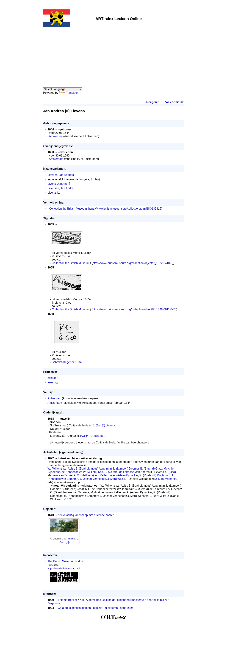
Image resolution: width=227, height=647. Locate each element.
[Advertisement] (113, 55)
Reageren (152, 102)
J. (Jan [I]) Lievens (104, 425)
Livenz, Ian (54, 192)
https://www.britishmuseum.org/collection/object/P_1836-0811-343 (134, 309)
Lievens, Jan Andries (61, 174)
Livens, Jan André (59, 183)
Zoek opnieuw (173, 102)
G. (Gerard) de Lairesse (119, 471)
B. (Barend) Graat (151, 468)
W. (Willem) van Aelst (61, 468)
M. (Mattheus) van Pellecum (94, 475)
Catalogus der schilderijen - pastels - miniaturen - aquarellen (96, 607)
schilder (52, 377)
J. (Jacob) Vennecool (93, 478)
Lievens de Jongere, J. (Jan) (82, 179)
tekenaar (53, 382)
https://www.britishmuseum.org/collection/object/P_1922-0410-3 (132, 263)
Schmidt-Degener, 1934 (67, 362)
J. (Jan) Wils (115, 478)
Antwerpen (56, 136)
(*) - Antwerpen (92, 435)
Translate (72, 92)
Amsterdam (56, 158)
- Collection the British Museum (67, 208)
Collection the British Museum (70, 263)
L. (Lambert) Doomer (126, 468)
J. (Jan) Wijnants (165, 478)
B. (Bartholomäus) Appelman (94, 468)
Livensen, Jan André (60, 188)
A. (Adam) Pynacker (125, 475)
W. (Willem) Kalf (93, 471)
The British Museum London (65, 561)
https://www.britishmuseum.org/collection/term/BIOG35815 (124, 208)
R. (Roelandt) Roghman (154, 475)
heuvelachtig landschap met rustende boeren (86, 515)
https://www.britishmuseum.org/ (64, 568)
